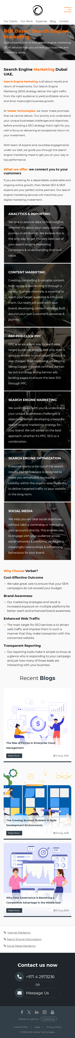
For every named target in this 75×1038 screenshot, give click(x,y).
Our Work (27, 21)
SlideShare (49, 1019)
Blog (53, 21)
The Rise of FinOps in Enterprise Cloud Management (30, 745)
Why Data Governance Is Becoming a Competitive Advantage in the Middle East (33, 900)
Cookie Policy (21, 1027)
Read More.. (14, 755)
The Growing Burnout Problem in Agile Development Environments (31, 823)
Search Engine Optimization (24, 939)
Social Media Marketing (21, 946)
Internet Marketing (19, 932)
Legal (37, 1027)
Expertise (41, 21)
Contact (64, 21)
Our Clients (10, 21)
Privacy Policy (54, 1027)
